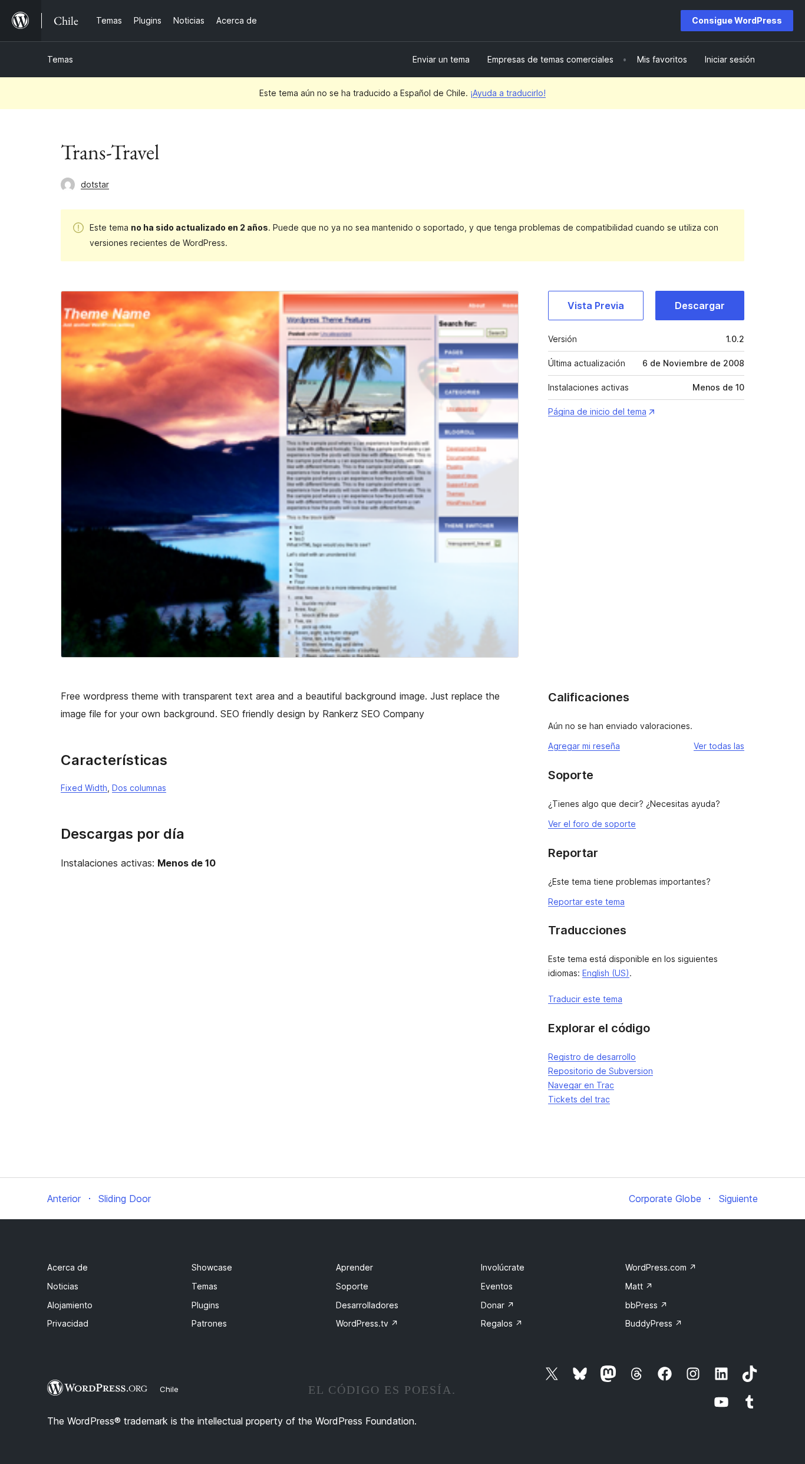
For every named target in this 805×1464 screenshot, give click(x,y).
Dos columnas (139, 788)
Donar (497, 1305)
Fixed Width (84, 788)
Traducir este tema (585, 999)
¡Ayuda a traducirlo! (508, 93)
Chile (169, 1389)
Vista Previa (596, 305)
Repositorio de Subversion (600, 1071)
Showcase (212, 1267)
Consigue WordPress (737, 20)
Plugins (205, 1305)
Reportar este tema (586, 902)
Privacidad (67, 1323)
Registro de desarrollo (592, 1057)
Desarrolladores (367, 1305)
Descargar (700, 305)
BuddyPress (653, 1323)
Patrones (209, 1323)
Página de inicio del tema (597, 411)
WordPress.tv (367, 1323)
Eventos (497, 1286)
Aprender (354, 1267)
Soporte (352, 1286)
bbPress (646, 1305)
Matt (639, 1286)
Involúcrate (502, 1267)
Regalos (502, 1323)
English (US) (605, 973)
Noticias (62, 1286)
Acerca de (67, 1267)
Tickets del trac (579, 1099)
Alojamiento (70, 1305)
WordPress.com (661, 1267)
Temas (60, 59)
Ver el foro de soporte (592, 824)
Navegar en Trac (581, 1085)
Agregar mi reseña (584, 746)
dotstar (95, 184)
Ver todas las (719, 746)
